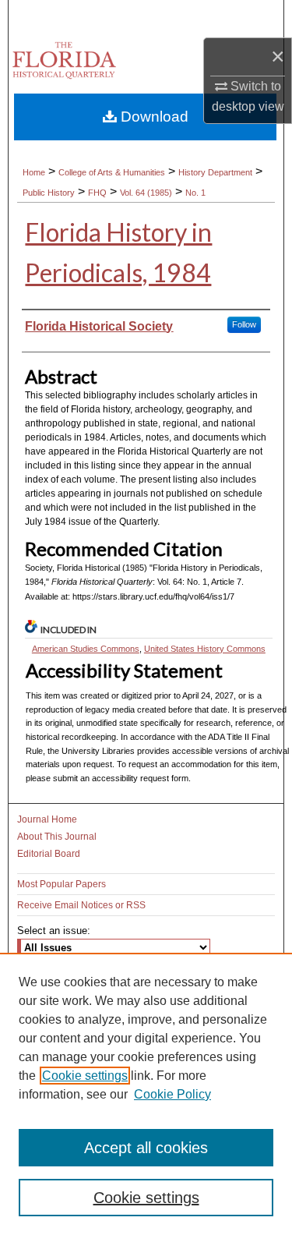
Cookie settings (85, 1075)
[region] (146, 1094)
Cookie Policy (172, 1094)
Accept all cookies (146, 1147)
